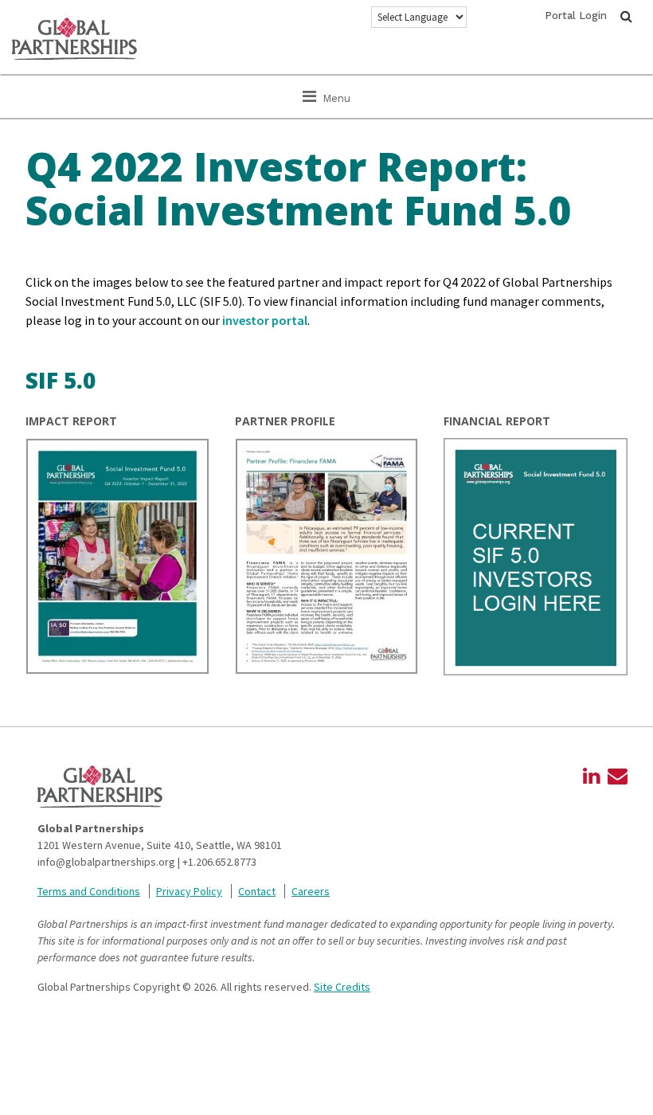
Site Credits (342, 987)
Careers (310, 891)
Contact (257, 891)
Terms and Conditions (88, 891)
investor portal (264, 320)
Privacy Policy (189, 891)
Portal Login (576, 16)
